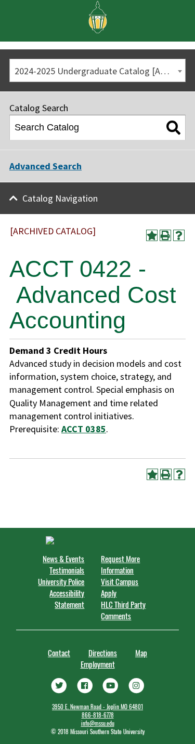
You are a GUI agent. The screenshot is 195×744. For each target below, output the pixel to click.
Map (141, 652)
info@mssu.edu (97, 723)
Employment (98, 664)
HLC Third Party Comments (123, 610)
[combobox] (97, 70)
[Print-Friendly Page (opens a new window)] (165, 235)
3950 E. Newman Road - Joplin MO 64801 (97, 706)
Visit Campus (119, 581)
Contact (59, 652)
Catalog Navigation (60, 198)
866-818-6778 (98, 715)
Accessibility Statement (66, 598)
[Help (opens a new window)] (179, 235)
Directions (102, 652)
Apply (108, 593)
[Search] (173, 128)
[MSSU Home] (98, 16)
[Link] (59, 684)
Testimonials (66, 570)
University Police (61, 581)
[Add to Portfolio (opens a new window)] (152, 235)
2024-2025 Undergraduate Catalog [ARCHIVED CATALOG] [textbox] (100, 71)
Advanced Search (45, 166)
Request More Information (120, 564)
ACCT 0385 (83, 429)
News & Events (63, 558)
